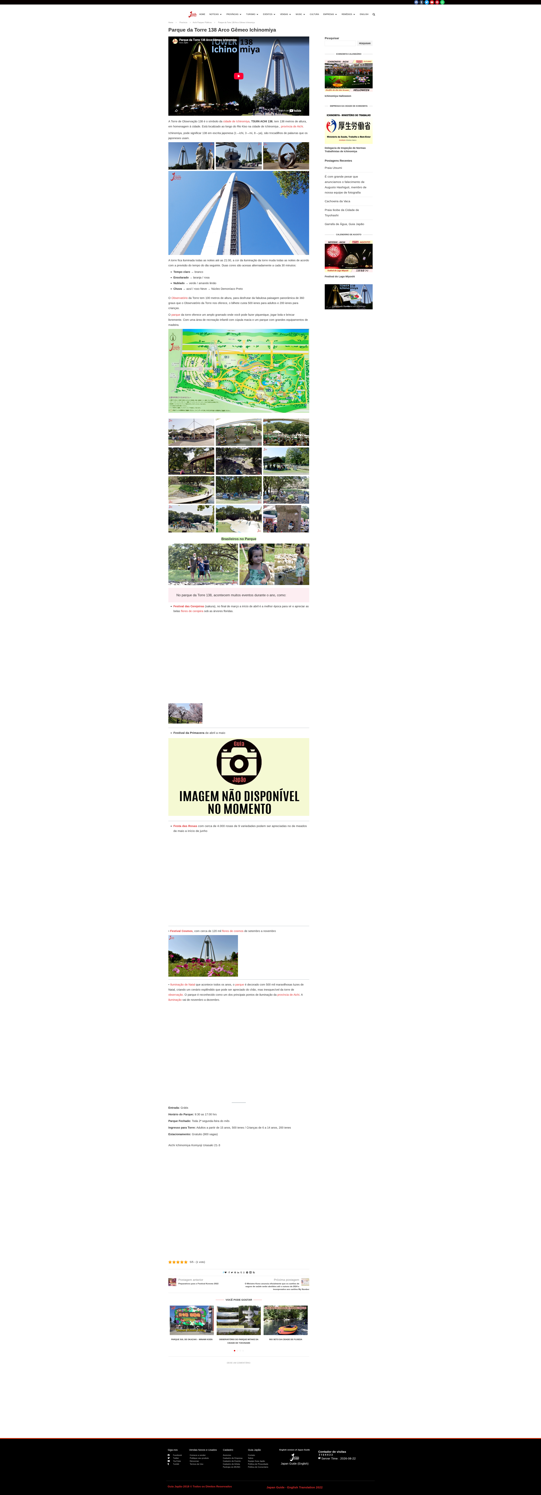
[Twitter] (426, 2)
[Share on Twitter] (232, 1272)
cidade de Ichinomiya (236, 121)
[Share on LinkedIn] (238, 1272)
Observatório (179, 297)
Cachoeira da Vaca (337, 201)
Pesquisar (332, 38)
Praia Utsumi (333, 167)
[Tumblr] (421, 2)
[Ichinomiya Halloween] (349, 76)
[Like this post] (226, 1272)
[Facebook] (416, 2)
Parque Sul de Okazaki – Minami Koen (191, 1339)
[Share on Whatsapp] (244, 1272)
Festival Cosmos (181, 931)
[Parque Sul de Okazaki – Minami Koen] (192, 1320)
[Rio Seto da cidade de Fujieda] (286, 1320)
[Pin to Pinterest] (235, 1272)
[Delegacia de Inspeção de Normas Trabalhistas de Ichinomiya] (349, 128)
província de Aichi (292, 126)
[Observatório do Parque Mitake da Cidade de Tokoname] (239, 1320)
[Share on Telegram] (247, 1272)
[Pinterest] (437, 2)
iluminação (175, 999)
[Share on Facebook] (229, 1272)
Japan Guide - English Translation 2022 (295, 1487)
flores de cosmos (232, 931)
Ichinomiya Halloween (338, 95)
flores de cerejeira (192, 611)
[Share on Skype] (254, 1272)
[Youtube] (432, 2)
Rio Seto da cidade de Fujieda (285, 1339)
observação (175, 994)
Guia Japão (254, 1449)
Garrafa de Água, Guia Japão (344, 224)
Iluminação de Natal (182, 984)
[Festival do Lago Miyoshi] (349, 256)
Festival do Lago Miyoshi (340, 276)
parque (175, 314)
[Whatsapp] (442, 2)
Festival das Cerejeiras (188, 606)
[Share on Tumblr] (241, 1272)
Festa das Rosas (185, 826)
